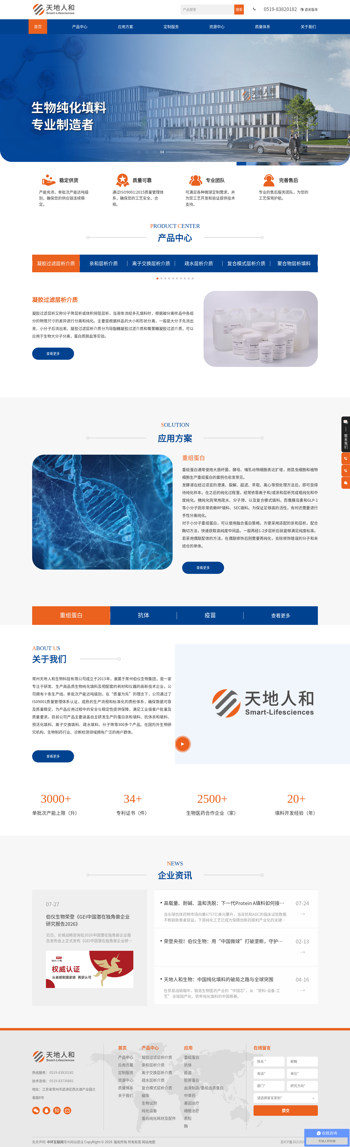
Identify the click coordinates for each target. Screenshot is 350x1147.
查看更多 (280, 615)
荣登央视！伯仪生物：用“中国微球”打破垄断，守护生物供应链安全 (225, 941)
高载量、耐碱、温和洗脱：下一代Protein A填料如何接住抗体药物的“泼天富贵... (225, 903)
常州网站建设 (74, 1142)
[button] (157, 278)
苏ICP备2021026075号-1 (299, 1142)
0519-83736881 (62, 1081)
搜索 (239, 9)
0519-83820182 (280, 9)
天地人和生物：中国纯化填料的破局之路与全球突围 (218, 979)
